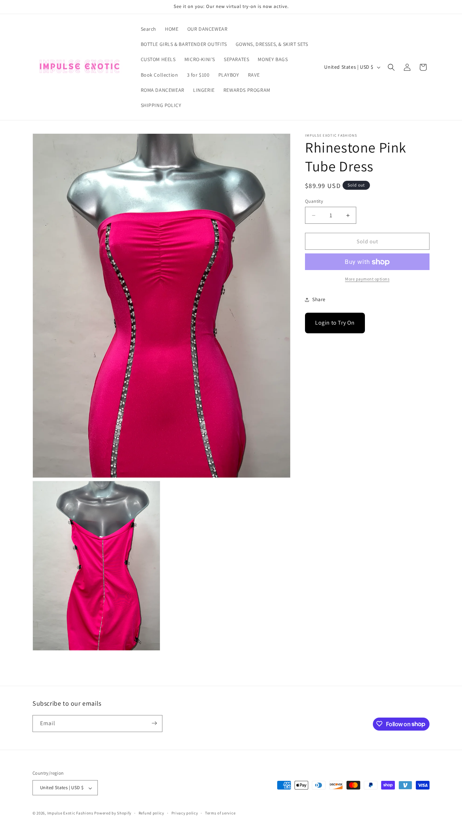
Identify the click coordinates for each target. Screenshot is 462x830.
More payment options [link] (367, 279)
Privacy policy (184, 813)
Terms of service (220, 813)
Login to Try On (335, 323)
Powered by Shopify (112, 813)
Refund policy (151, 813)
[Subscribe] (154, 723)
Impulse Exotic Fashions (70, 813)
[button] (391, 67)
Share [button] (319, 299)
